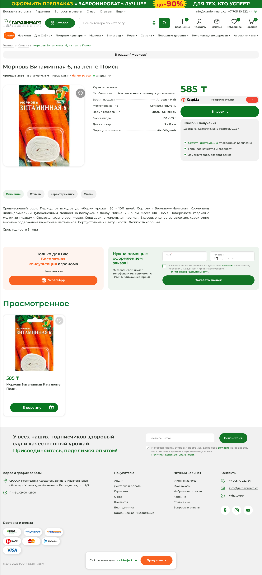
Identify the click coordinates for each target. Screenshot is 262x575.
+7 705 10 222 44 (240, 480)
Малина (95, 35)
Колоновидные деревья (210, 35)
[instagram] (236, 510)
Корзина (180, 496)
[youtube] (248, 510)
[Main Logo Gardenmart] (22, 23)
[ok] (225, 510)
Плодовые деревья (172, 35)
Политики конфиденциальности (188, 271)
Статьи (88, 194)
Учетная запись (185, 480)
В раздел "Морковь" (131, 54)
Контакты (121, 502)
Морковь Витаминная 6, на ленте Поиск (33, 386)
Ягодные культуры (69, 35)
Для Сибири (43, 35)
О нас (91, 11)
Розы (131, 35)
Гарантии (43, 11)
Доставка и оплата (17, 11)
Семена (146, 35)
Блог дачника (124, 507)
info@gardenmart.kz (243, 488)
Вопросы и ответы (68, 11)
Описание (13, 194)
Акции (119, 480)
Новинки (24, 35)
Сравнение (182, 502)
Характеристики (63, 194)
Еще (119, 11)
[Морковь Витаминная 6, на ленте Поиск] (34, 343)
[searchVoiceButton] (154, 23)
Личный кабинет (187, 473)
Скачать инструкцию (203, 143)
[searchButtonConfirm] (164, 23)
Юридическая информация (134, 513)
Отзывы (106, 11)
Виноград (114, 35)
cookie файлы (126, 560)
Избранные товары (188, 491)
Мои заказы (182, 486)
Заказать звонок (208, 280)
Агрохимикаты (245, 35)
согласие (227, 265)
